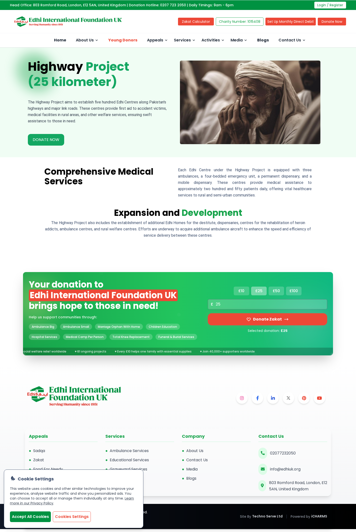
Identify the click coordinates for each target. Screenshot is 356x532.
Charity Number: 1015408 (239, 21)
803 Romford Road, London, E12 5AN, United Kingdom (298, 486)
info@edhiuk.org (285, 469)
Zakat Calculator (196, 21)
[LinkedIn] (273, 398)
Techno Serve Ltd (267, 516)
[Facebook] (257, 398)
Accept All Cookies (30, 516)
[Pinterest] (304, 398)
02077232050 (283, 453)
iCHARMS (319, 516)
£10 (241, 291)
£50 (276, 291)
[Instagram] (242, 398)
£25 (259, 291)
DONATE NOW (46, 139)
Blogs (263, 40)
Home (60, 40)
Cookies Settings (72, 516)
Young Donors (122, 40)
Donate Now (332, 21)
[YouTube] (319, 398)
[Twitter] (288, 398)
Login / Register (330, 5)
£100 (293, 291)
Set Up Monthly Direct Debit (290, 21)
